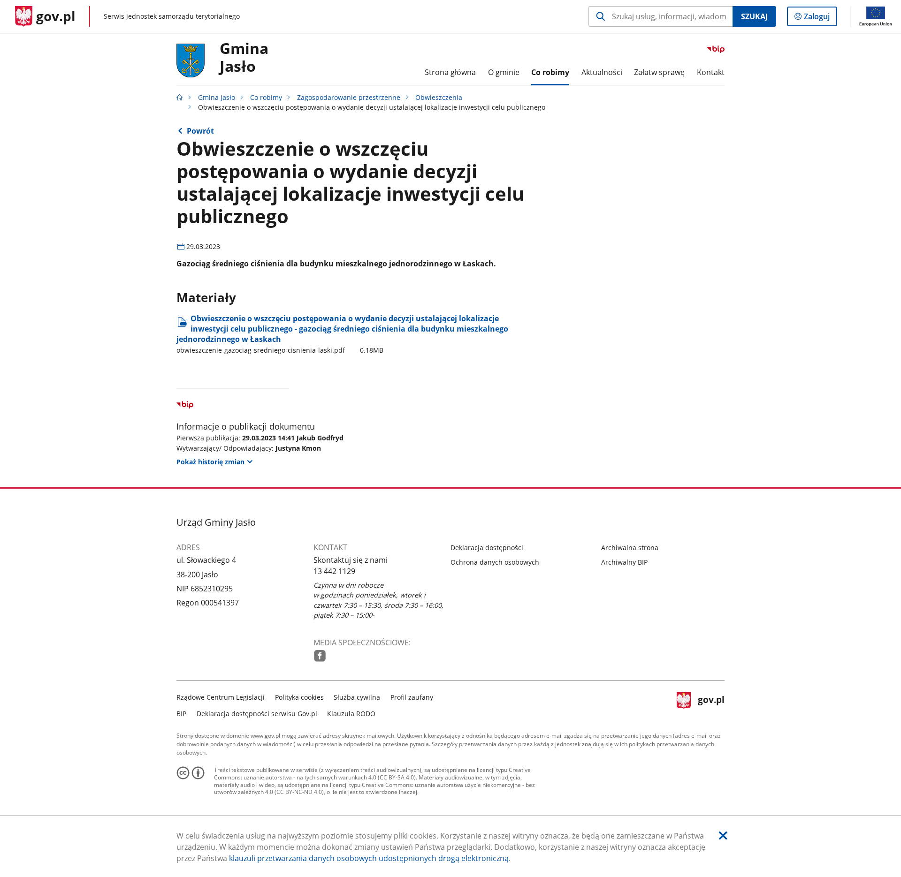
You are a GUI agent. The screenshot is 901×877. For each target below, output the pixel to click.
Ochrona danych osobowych (494, 562)
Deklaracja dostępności (486, 547)
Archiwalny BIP (624, 562)
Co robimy (266, 97)
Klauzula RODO (351, 713)
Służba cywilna (357, 697)
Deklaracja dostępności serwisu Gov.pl (257, 713)
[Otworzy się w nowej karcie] (319, 656)
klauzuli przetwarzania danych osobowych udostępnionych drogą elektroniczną (369, 858)
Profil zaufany (411, 697)
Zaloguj (820, 18)
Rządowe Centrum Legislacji (220, 697)
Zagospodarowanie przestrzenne (348, 97)
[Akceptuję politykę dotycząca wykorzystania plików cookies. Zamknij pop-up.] (723, 835)
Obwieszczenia (438, 97)
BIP (181, 713)
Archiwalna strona (629, 547)
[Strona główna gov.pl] (179, 97)
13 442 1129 (334, 571)
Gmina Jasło (244, 57)
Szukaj (754, 16)
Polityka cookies (299, 697)
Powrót (200, 131)
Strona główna (450, 72)
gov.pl (711, 704)
